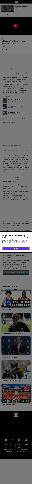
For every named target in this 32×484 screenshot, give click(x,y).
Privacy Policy (24, 240)
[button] (16, 248)
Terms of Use (22, 237)
